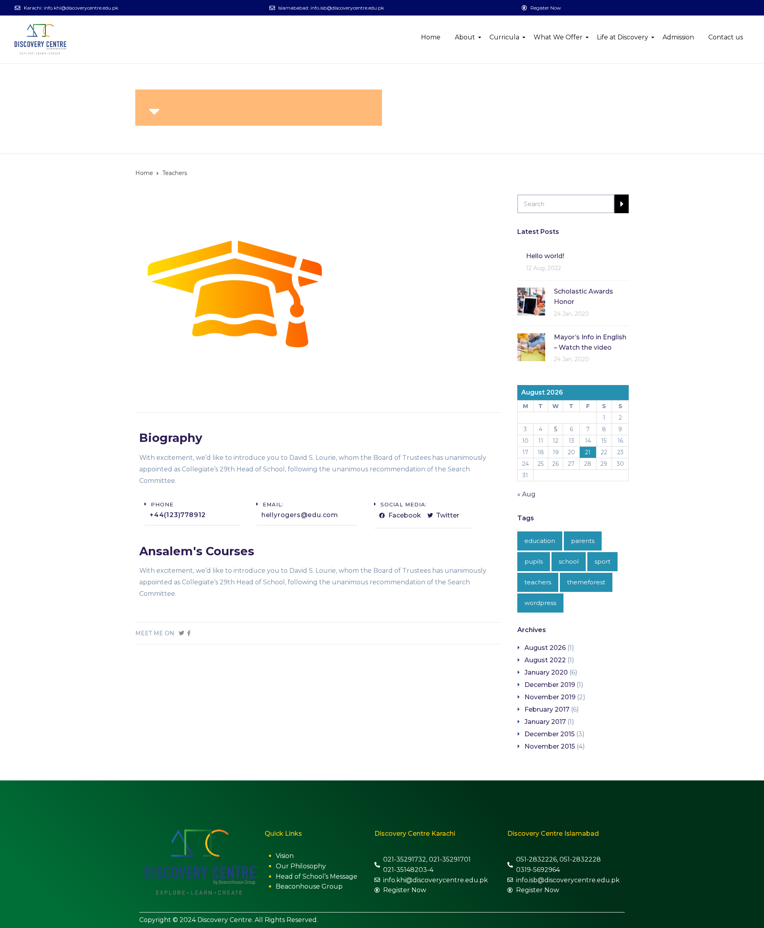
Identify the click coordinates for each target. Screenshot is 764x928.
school (569, 561)
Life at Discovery (622, 37)
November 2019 (549, 697)
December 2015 (549, 734)
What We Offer (558, 37)
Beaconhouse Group (309, 886)
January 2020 (546, 672)
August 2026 (545, 648)
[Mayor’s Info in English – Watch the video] (531, 346)
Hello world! (545, 256)
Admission (678, 37)
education (539, 541)
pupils (533, 561)
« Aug (526, 494)
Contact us (725, 37)
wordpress (540, 603)
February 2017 (546, 709)
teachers (537, 582)
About (465, 37)
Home (430, 37)
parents (582, 541)
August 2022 (545, 660)
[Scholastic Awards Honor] (531, 300)
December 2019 (549, 685)
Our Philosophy (301, 866)
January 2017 (545, 722)
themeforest (586, 582)
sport (602, 561)
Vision (285, 856)
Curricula (504, 37)
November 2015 (549, 746)
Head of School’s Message (316, 876)
